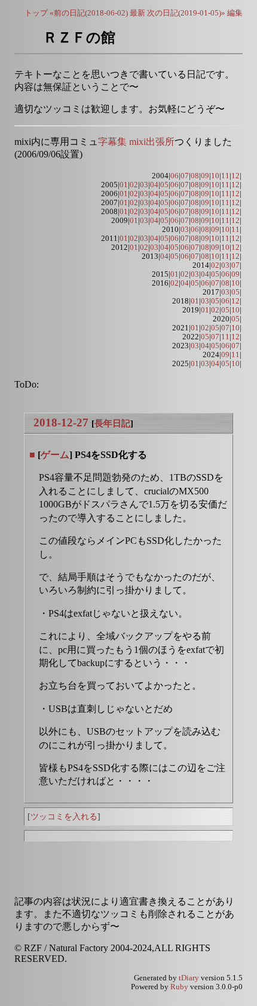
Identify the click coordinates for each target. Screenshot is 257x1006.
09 (205, 176)
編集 (235, 12)
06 (174, 176)
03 (144, 185)
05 (164, 185)
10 (215, 176)
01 (124, 185)
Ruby (179, 987)
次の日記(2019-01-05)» (186, 12)
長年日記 (112, 423)
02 (134, 185)
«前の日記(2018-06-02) (89, 12)
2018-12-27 (60, 422)
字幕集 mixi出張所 (136, 142)
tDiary (189, 978)
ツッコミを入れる (63, 816)
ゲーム (55, 455)
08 (195, 176)
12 (235, 176)
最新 (137, 12)
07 (184, 176)
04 (154, 185)
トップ (36, 12)
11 (225, 176)
